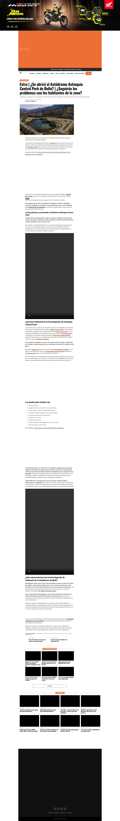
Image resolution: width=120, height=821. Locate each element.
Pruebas (52, 73)
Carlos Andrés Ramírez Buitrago (61, 335)
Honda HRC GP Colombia (61, 349)
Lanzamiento (40, 633)
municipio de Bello (32, 147)
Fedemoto (53, 143)
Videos (56, 73)
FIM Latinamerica (67, 333)
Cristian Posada (49, 351)
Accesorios (62, 73)
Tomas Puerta (35, 349)
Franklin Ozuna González (57, 329)
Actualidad (31, 73)
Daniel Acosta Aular (61, 331)
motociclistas (64, 633)
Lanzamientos (45, 73)
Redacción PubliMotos (31, 101)
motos (70, 633)
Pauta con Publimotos (80, 73)
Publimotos (29, 634)
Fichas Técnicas (69, 73)
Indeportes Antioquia (43, 339)
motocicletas (47, 633)
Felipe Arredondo (59, 351)
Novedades (38, 73)
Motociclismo (55, 633)
